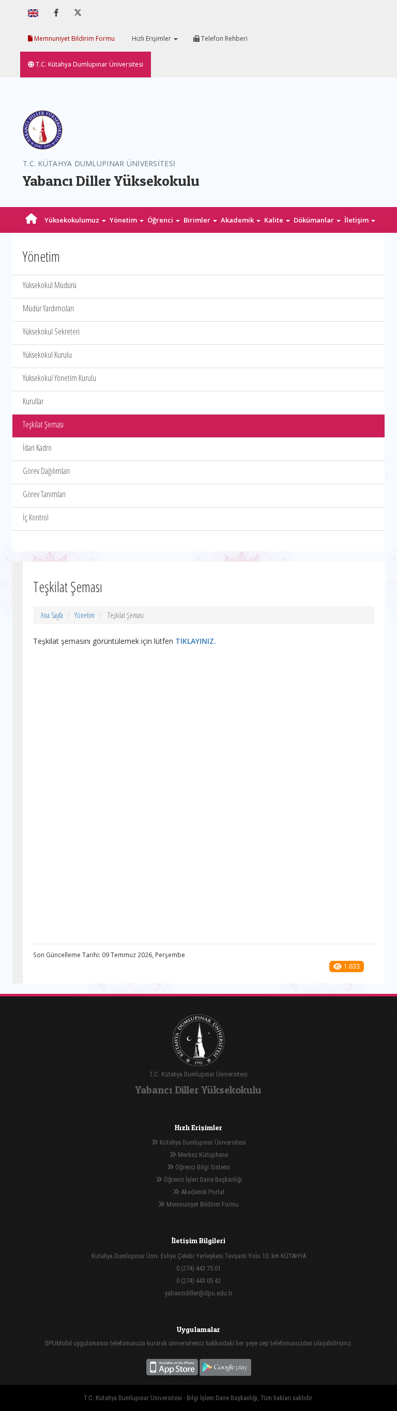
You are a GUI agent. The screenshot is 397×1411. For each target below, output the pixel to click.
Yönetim (84, 615)
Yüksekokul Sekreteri (51, 331)
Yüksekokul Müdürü (50, 285)
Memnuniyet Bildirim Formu (74, 38)
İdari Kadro (37, 447)
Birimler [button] (198, 220)
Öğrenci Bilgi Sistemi (202, 1167)
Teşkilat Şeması (43, 424)
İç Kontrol (36, 517)
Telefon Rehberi (224, 38)
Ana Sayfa (52, 615)
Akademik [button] (238, 220)
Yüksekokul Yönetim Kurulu (59, 378)
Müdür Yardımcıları (48, 308)
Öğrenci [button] (161, 220)
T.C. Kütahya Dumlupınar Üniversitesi (88, 64)
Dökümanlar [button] (314, 220)
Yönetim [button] (124, 220)
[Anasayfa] (31, 220)
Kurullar (33, 401)
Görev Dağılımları (46, 471)
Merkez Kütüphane (202, 1155)
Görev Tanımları (44, 494)
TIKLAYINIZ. (195, 641)
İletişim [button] (357, 220)
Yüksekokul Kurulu (47, 354)
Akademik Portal (201, 1192)
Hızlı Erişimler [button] (151, 38)
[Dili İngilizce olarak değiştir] (33, 13)
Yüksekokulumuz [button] (72, 220)
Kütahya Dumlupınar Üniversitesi (202, 1142)
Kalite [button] (274, 220)
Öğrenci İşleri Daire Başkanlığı (202, 1179)
